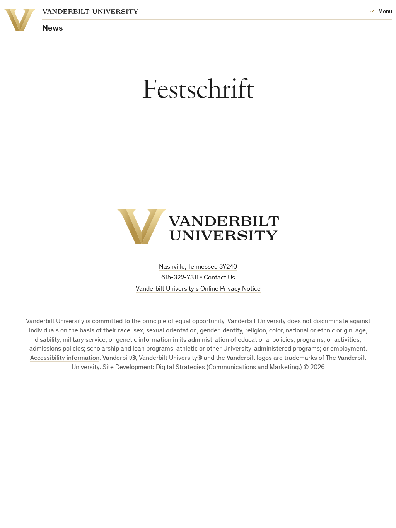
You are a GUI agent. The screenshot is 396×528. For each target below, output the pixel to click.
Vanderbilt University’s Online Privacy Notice (198, 289)
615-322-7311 (179, 278)
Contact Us (219, 278)
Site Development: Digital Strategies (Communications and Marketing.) (202, 367)
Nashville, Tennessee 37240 (198, 267)
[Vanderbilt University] (198, 226)
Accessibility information (64, 358)
